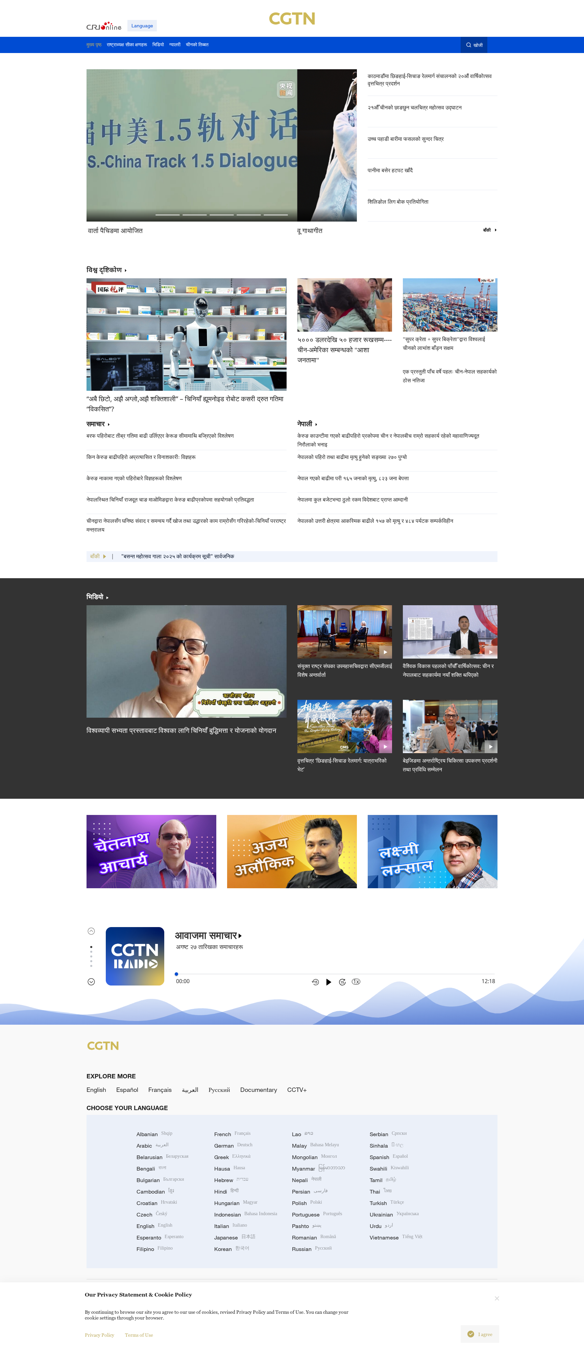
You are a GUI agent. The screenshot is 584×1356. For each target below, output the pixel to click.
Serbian (388, 1134)
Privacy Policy (99, 1335)
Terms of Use (139, 1335)
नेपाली (304, 424)
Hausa (229, 1168)
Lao (302, 1134)
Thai (381, 1191)
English (96, 1089)
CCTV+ (297, 1089)
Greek (232, 1157)
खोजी (478, 45)
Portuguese (317, 1214)
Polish (307, 1203)
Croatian (157, 1203)
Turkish (387, 1203)
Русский (219, 1089)
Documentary (258, 1089)
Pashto (306, 1226)
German (233, 1145)
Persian (310, 1191)
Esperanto (160, 1237)
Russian (312, 1249)
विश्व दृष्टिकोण (104, 269)
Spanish (389, 1157)
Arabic (153, 1145)
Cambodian (155, 1191)
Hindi (226, 1191)
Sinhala (387, 1145)
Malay (315, 1145)
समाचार (96, 424)
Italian (230, 1226)
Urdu (381, 1226)
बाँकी (487, 230)
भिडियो (95, 597)
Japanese (235, 1237)
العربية (190, 1089)
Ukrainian (394, 1214)
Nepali (306, 1180)
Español (127, 1089)
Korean (231, 1249)
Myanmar (318, 1168)
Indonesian (245, 1214)
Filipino (155, 1249)
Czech (152, 1214)
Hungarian (236, 1203)
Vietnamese (396, 1237)
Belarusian (162, 1157)
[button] (167, 214)
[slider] (176, 974)
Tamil (383, 1180)
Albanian (154, 1134)
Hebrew (231, 1180)
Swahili (389, 1168)
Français (160, 1089)
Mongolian (314, 1157)
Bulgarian (160, 1180)
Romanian (314, 1237)
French (232, 1134)
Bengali (151, 1168)
